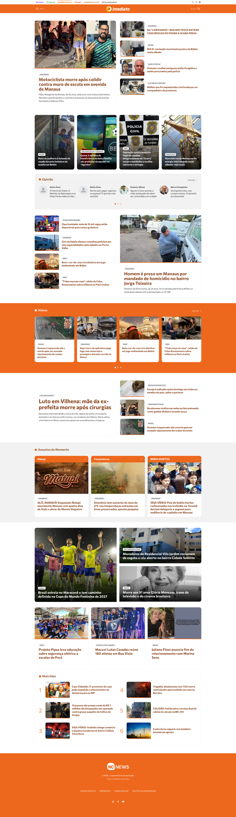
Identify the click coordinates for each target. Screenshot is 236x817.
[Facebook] (196, 2)
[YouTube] (200, 2)
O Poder (77, 2)
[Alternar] (115, 204)
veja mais (191, 180)
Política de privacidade (144, 791)
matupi (41, 459)
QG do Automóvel (109, 2)
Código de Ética (88, 791)
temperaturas (101, 459)
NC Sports (50, 2)
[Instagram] (193, 2)
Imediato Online (65, 2)
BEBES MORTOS (160, 459)
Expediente (105, 791)
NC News (40, 2)
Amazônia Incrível (91, 2)
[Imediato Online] (118, 8)
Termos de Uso (121, 791)
